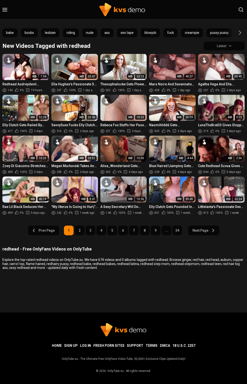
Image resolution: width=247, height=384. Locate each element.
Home (57, 345)
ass (107, 33)
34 (177, 230)
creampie (192, 33)
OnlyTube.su (115, 371)
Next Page (200, 230)
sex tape (127, 33)
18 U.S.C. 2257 (183, 345)
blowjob (150, 33)
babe (10, 33)
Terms (152, 345)
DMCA (165, 345)
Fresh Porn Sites (108, 345)
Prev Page (47, 230)
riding (71, 33)
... (166, 230)
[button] (235, 32)
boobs (29, 33)
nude (90, 33)
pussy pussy (219, 33)
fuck (170, 33)
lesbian (50, 33)
